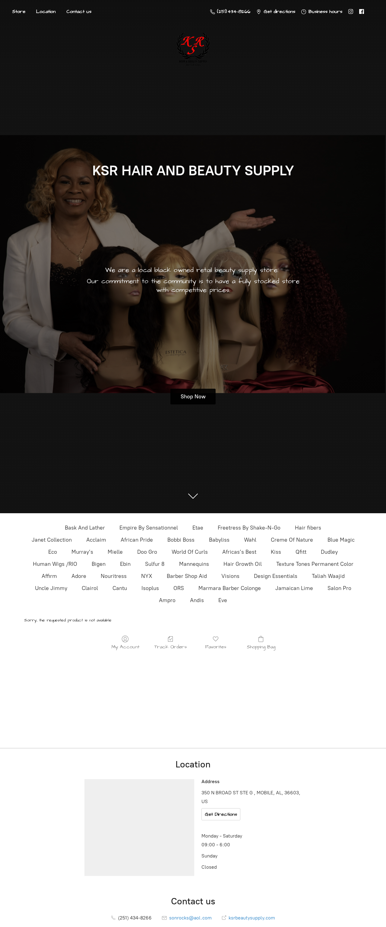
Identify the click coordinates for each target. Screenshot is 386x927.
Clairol (90, 588)
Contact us (78, 11)
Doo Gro (147, 552)
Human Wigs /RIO (55, 564)
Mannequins (194, 564)
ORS (178, 588)
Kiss (276, 552)
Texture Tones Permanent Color (314, 564)
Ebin (125, 564)
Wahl (250, 539)
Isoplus (150, 588)
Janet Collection (52, 539)
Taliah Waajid (328, 576)
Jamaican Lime (294, 588)
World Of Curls (190, 552)
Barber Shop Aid (187, 576)
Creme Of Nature (292, 539)
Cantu (119, 588)
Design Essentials (275, 576)
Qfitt (301, 552)
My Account (125, 646)
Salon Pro (339, 588)
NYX (146, 576)
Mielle (115, 552)
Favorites (215, 646)
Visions (230, 576)
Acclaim (96, 539)
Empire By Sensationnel (148, 527)
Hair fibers (308, 527)
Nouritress (114, 576)
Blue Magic (341, 539)
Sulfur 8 (155, 564)
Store (18, 11)
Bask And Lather (85, 527)
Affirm (49, 576)
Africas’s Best (239, 552)
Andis (197, 600)
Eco (52, 552)
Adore (78, 576)
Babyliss (219, 539)
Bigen (99, 564)
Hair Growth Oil (242, 564)
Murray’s (82, 552)
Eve (222, 600)
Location (45, 11)
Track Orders (170, 646)
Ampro (167, 600)
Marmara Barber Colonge (229, 588)
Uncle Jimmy (51, 588)
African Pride (137, 539)
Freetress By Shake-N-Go (249, 527)
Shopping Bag (261, 646)
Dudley (329, 552)
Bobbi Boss (181, 539)
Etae (197, 527)
